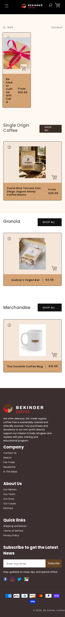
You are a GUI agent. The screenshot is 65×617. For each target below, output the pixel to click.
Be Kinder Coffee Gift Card (9, 91)
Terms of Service (13, 530)
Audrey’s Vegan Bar (25, 280)
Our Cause (9, 503)
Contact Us (9, 453)
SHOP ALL (48, 128)
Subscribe (54, 563)
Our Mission (10, 489)
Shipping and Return (15, 526)
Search (7, 457)
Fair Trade (9, 462)
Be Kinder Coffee (54, 610)
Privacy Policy (11, 535)
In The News (10, 471)
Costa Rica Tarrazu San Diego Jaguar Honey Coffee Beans (23, 191)
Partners (8, 508)
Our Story (8, 499)
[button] (6, 6)
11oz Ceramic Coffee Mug (25, 366)
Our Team (9, 494)
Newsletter (9, 467)
